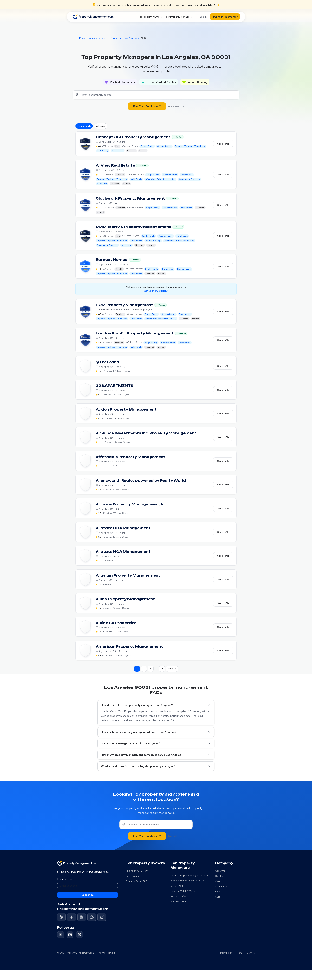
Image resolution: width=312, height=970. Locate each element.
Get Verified (176, 885)
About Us (220, 870)
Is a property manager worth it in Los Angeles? (130, 743)
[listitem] (61, 917)
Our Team (220, 876)
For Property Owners (150, 16)
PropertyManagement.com (93, 38)
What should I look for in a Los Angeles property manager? (138, 766)
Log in (203, 16)
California (116, 38)
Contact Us (221, 886)
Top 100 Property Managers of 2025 (189, 875)
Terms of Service (246, 952)
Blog (217, 891)
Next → (172, 668)
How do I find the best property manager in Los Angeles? (137, 705)
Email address (65, 879)
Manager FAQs (178, 896)
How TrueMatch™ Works (182, 890)
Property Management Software (187, 880)
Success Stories (179, 901)
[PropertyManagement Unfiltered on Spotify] (79, 934)
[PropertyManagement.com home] (93, 16)
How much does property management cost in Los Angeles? (138, 732)
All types (100, 126)
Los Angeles (130, 38)
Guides (219, 896)
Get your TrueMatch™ (156, 290)
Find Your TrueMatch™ (225, 16)
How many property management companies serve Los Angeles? (141, 754)
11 (162, 668)
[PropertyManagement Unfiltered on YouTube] (70, 934)
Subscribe (87, 894)
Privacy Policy (225, 952)
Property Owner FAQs (137, 881)
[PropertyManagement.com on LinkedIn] (60, 934)
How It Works (132, 876)
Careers (219, 881)
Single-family (84, 126)
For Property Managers (179, 16)
